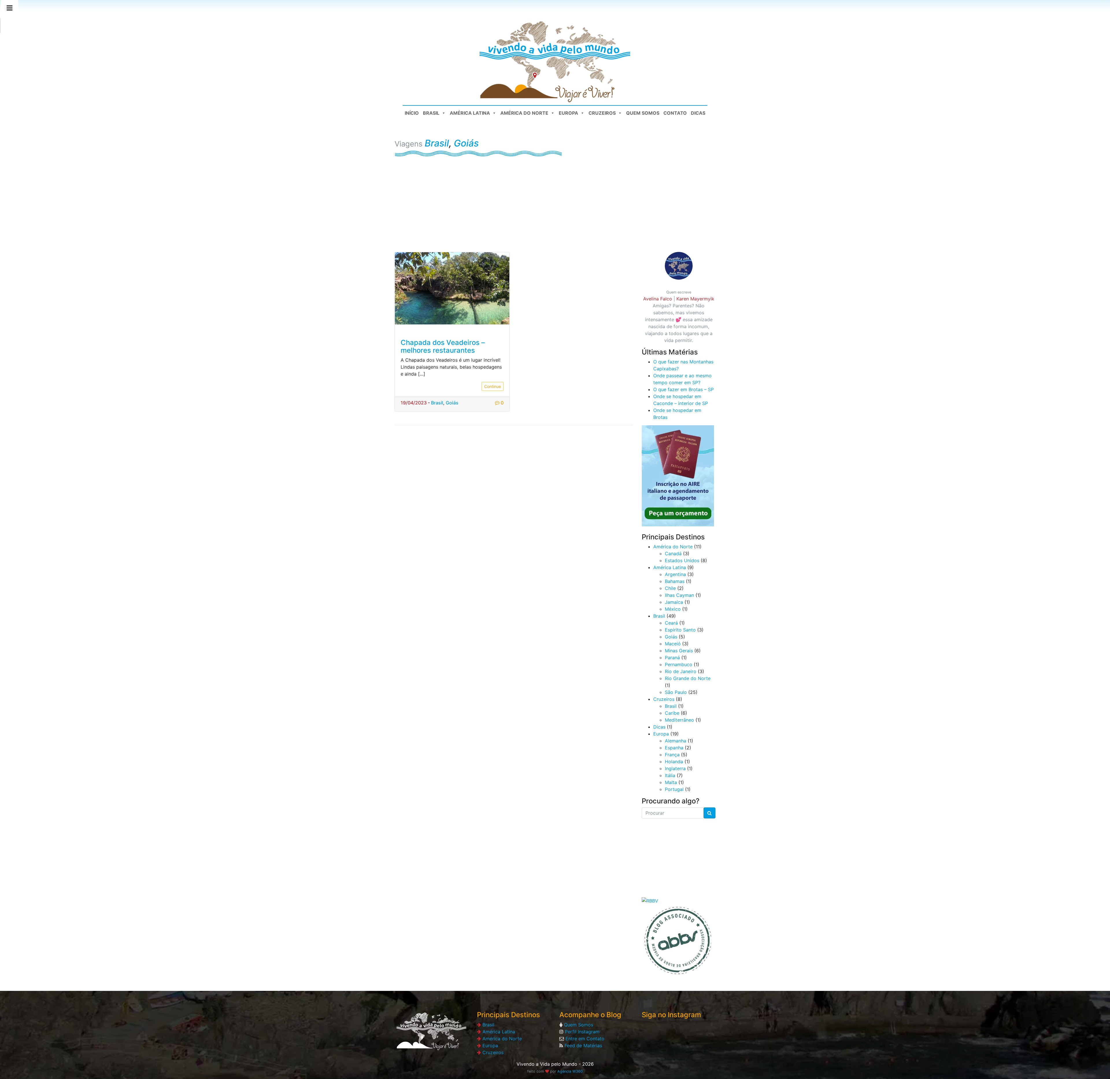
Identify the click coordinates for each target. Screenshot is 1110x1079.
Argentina (675, 574)
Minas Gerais (679, 650)
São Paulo (676, 692)
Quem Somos (642, 113)
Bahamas (674, 581)
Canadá (673, 553)
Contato (675, 113)
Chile (670, 588)
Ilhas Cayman (679, 595)
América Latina (470, 113)
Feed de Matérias (582, 1045)
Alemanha (675, 741)
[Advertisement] (555, 199)
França (672, 754)
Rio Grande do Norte (688, 678)
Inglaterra (675, 768)
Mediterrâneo (679, 720)
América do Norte (524, 113)
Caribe (672, 713)
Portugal (674, 789)
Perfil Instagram (581, 1032)
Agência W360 (570, 1071)
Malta (671, 782)
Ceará (671, 623)
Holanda (674, 761)
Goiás (466, 143)
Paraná (672, 657)
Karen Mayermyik (695, 299)
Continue (492, 386)
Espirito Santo (680, 630)
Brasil (431, 113)
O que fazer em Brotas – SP (683, 389)
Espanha (674, 748)
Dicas (698, 113)
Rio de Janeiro (680, 671)
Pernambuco (678, 664)
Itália (670, 775)
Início (412, 113)
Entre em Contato (584, 1038)
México (673, 609)
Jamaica (674, 602)
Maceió (673, 644)
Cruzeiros (602, 113)
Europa (568, 113)
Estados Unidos (682, 560)
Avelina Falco (657, 299)
